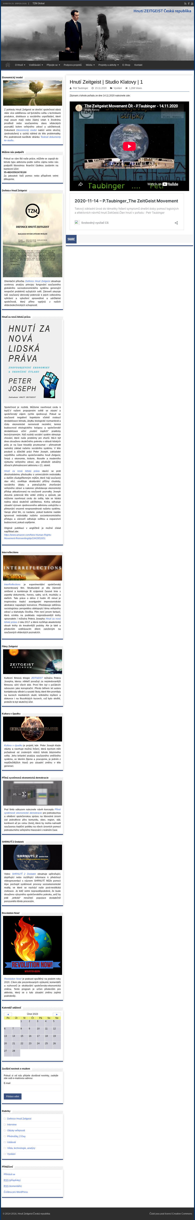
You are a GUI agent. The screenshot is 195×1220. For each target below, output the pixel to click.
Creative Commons (182, 1213)
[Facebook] (189, 3)
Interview (12, 1124)
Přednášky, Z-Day (16, 1136)
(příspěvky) (12, 1180)
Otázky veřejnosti (16, 1130)
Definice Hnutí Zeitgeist (19, 1118)
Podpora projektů (73, 65)
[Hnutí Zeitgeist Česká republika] (97, 33)
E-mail (7, 1083)
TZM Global (39, 3)
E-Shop (126, 65)
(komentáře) (13, 1186)
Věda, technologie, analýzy (21, 1148)
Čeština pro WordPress (16, 1192)
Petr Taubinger (80, 88)
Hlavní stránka (8, 65)
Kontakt (138, 65)
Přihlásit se (9, 1174)
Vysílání (118, 88)
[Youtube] (192, 3)
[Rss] (185, 3)
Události (11, 1142)
